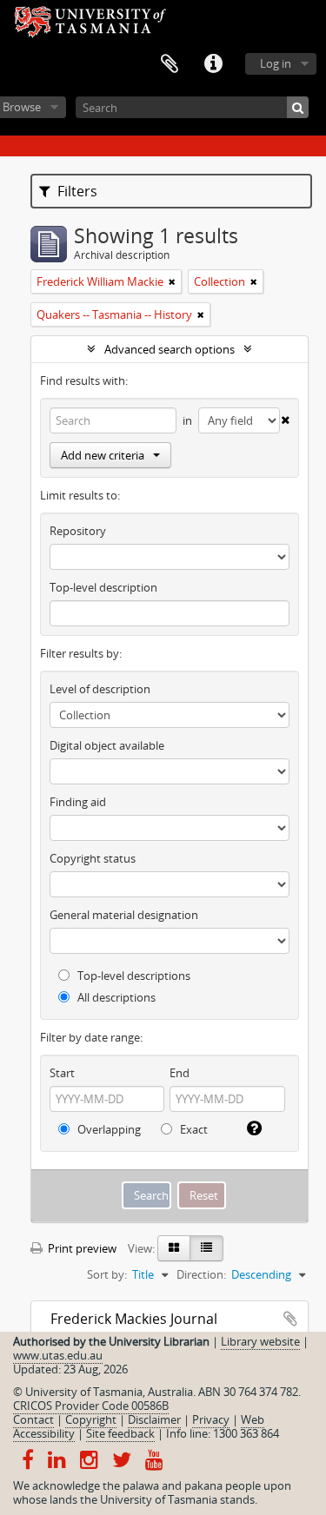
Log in (275, 63)
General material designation (124, 915)
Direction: (201, 1274)
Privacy (211, 1419)
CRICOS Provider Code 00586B (91, 1405)
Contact (33, 1419)
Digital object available (107, 745)
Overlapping (108, 1129)
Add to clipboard (290, 1318)
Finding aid (78, 802)
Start (62, 1073)
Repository (78, 531)
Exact (192, 1129)
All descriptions (115, 997)
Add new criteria (102, 455)
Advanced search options (169, 349)
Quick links (213, 64)
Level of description (100, 689)
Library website (260, 1341)
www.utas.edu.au (58, 1355)
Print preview (80, 1248)
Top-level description (103, 587)
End (180, 1073)
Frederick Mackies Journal (133, 1318)
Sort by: (107, 1274)
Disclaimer (154, 1419)
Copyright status (93, 858)
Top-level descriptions (132, 975)
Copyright (90, 1419)
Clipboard (169, 64)
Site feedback (120, 1433)
